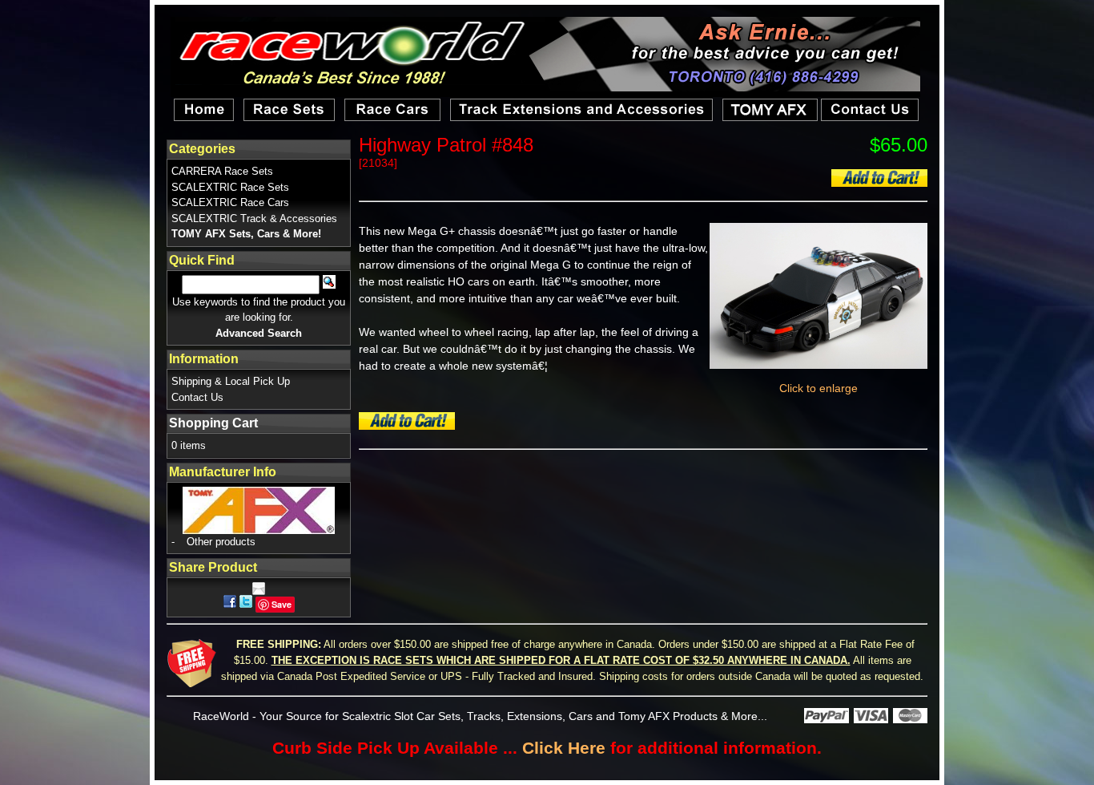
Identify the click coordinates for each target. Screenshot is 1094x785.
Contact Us (197, 397)
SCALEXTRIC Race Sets (230, 187)
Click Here (563, 747)
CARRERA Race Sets (222, 171)
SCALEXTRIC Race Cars (230, 202)
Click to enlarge (818, 388)
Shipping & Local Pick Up (230, 381)
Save (281, 604)
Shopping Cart (213, 423)
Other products (221, 542)
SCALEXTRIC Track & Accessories (254, 218)
